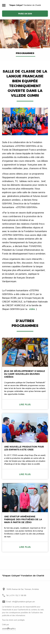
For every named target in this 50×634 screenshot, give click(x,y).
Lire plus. (25, 404)
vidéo (32, 309)
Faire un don (25, 13)
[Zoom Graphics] (25, 629)
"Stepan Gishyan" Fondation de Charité (23, 575)
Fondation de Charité (25, 5)
